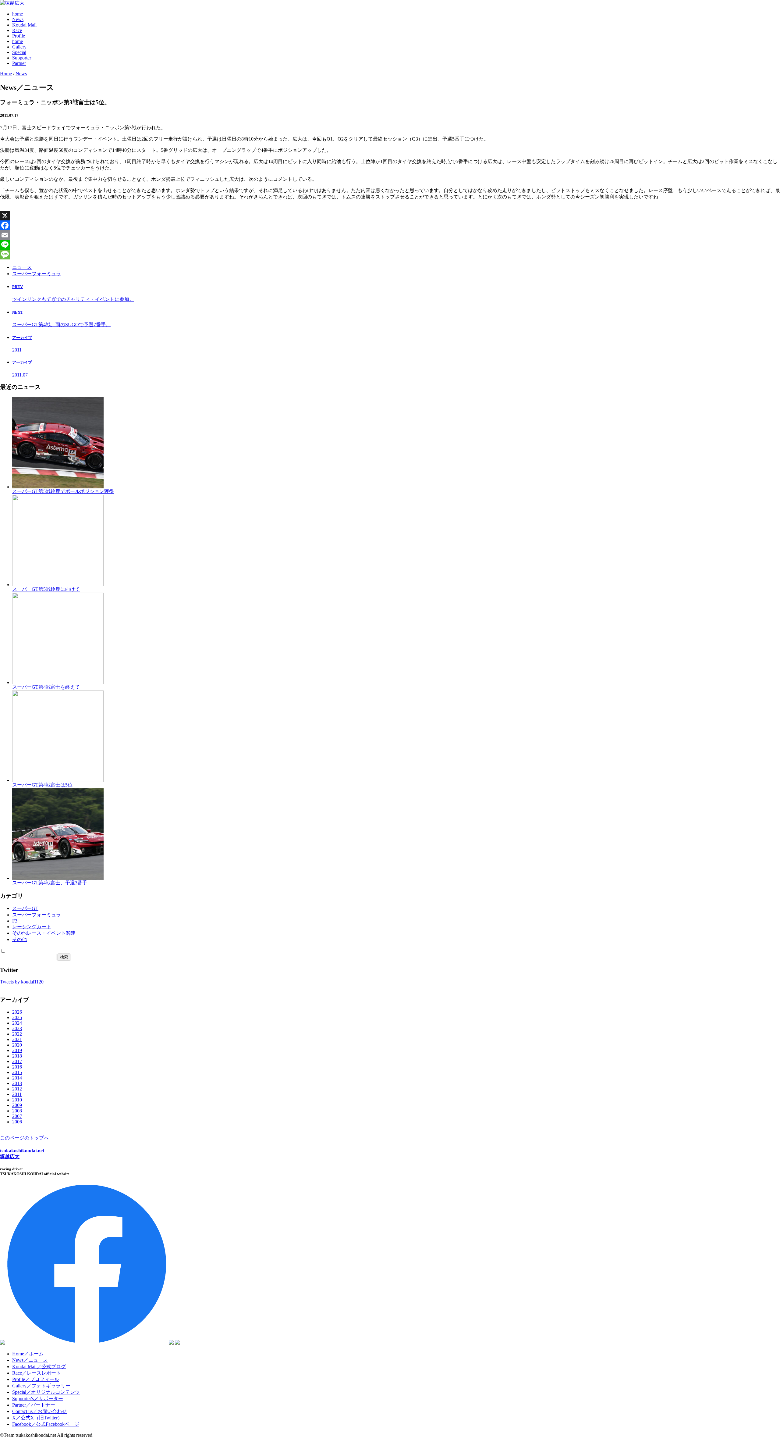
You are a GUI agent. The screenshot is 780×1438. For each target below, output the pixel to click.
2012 (17, 1088)
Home (6, 73)
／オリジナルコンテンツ (46, 1392)
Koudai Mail (24, 24)
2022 (17, 1034)
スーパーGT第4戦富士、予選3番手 (49, 882)
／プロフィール (35, 1379)
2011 (17, 1094)
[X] (390, 215)
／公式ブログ (39, 1366)
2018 (17, 1055)
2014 (17, 1077)
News (17, 19)
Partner (19, 63)
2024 (17, 1023)
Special (19, 52)
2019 (17, 1050)
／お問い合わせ (39, 1411)
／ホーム (28, 1353)
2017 (17, 1061)
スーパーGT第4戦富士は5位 (42, 784)
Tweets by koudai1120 (22, 981)
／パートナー (33, 1405)
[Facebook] (390, 225)
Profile (18, 35)
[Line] (390, 245)
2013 (17, 1083)
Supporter (21, 57)
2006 (17, 1121)
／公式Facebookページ (45, 1424)
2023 (17, 1028)
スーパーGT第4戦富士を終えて (46, 687)
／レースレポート (36, 1373)
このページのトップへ (24, 1137)
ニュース (22, 267)
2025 (17, 1017)
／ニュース (30, 1360)
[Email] (390, 235)
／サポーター (37, 1398)
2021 (17, 1039)
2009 (17, 1105)
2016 (17, 1066)
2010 (17, 1099)
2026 (17, 1012)
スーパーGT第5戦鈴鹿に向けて (46, 589)
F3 (14, 920)
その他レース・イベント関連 (44, 933)
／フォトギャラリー (41, 1385)
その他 (19, 939)
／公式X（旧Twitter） (37, 1417)
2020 (17, 1044)
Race (17, 30)
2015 (17, 1072)
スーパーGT (25, 908)
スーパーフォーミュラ (36, 273)
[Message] (390, 254)
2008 (17, 1110)
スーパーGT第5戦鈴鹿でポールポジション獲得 (63, 491)
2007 (17, 1116)
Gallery (19, 46)
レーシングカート (31, 926)
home (17, 13)
